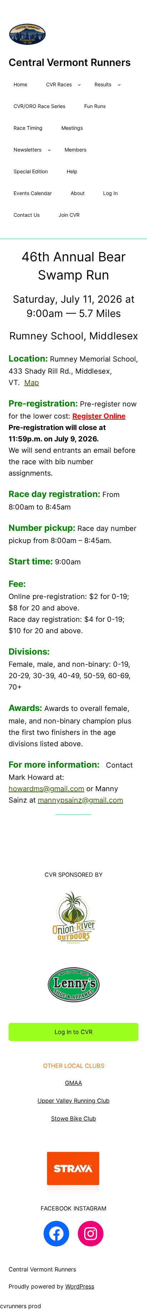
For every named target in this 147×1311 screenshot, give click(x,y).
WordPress (79, 1286)
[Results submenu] (119, 84)
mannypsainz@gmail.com (80, 800)
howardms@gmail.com (46, 788)
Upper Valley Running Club (73, 1100)
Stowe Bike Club (73, 1118)
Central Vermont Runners (70, 62)
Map (31, 382)
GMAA (73, 1082)
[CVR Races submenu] (79, 84)
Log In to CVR (73, 1031)
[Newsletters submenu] (49, 150)
